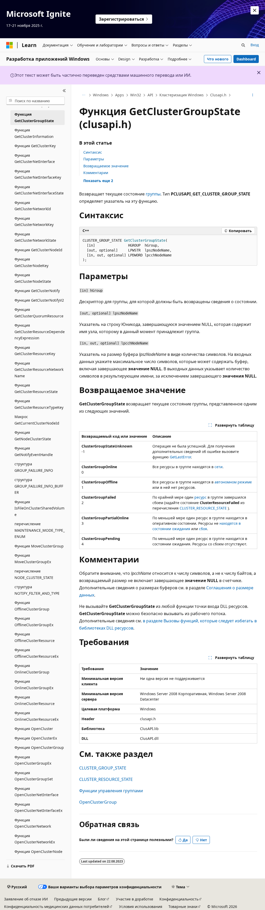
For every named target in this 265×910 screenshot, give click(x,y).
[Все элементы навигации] (83, 95)
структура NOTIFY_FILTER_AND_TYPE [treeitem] (37, 590)
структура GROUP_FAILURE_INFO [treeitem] (33, 467)
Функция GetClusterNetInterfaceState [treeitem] (39, 190)
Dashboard (246, 59)
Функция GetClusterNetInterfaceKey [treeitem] (37, 174)
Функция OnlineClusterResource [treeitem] (34, 700)
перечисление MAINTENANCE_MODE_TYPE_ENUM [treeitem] (39, 530)
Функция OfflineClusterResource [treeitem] (34, 637)
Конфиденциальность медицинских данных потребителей (56, 906)
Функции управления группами (111, 791)
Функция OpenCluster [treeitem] (33, 728)
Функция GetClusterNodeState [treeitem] (32, 278)
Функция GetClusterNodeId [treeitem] (38, 249)
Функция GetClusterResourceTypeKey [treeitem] (38, 404)
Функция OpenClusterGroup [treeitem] (39, 747)
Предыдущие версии (73, 899)
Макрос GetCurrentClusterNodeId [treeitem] (36, 420)
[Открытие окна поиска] (243, 45)
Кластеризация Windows (181, 94)
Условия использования (140, 906)
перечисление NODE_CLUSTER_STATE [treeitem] (33, 574)
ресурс (200, 497)
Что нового (218, 59)
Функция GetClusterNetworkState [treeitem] (35, 237)
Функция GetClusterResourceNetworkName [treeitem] (38, 369)
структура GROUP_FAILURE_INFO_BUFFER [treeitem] (38, 486)
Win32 (135, 94)
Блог (102, 899)
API (150, 94)
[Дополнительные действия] (252, 95)
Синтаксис (92, 152)
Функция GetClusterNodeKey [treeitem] (31, 262)
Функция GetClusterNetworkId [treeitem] (32, 205)
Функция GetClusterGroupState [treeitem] (34, 117)
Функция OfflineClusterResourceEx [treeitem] (36, 653)
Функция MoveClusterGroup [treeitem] (39, 546)
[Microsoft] (9, 45)
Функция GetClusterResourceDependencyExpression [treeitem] (39, 331)
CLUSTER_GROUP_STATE (102, 768)
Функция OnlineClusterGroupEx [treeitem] (33, 684)
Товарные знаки (182, 906)
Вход (255, 44)
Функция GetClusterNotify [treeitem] (37, 290)
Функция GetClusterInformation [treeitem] (34, 133)
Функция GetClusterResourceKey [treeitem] (34, 350)
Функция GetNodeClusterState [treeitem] (32, 435)
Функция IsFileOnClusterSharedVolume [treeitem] (39, 508)
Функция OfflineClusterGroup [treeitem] (31, 605)
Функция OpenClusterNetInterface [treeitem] (36, 791)
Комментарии (95, 172)
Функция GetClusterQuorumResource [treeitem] (38, 312)
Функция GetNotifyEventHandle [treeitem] (33, 451)
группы (153, 194)
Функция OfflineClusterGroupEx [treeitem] (33, 621)
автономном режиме (233, 482)
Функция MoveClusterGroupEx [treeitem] (32, 558)
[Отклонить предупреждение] (255, 10)
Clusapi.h (218, 94)
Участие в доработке (134, 899)
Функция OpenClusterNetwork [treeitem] (32, 823)
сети (219, 466)
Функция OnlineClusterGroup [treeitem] (31, 668)
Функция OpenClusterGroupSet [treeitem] (33, 776)
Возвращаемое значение (106, 165)
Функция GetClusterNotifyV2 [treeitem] (39, 300)
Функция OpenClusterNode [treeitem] (38, 851)
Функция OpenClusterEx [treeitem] (35, 738)
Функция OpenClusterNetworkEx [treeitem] (34, 839)
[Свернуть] (64, 91)
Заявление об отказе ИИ (26, 899)
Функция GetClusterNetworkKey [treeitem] (34, 221)
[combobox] (35, 101)
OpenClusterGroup (98, 802)
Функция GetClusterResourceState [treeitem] (36, 388)
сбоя (203, 528)
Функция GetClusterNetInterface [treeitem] (34, 158)
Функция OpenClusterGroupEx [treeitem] (32, 760)
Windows (101, 94)
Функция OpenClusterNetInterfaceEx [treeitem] (38, 807)
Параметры (93, 158)
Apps (119, 94)
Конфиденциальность (178, 899)
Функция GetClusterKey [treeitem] (35, 145)
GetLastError (180, 456)
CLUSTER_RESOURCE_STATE (203, 508)
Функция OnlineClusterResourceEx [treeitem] (36, 716)
